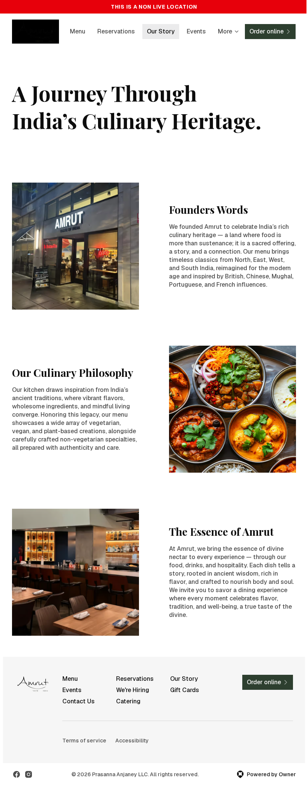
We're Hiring (132, 690)
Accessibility (132, 740)
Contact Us (78, 701)
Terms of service (84, 740)
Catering (128, 701)
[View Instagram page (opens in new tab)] (28, 774)
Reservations (116, 31)
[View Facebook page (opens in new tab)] (16, 774)
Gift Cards (184, 690)
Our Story (161, 31)
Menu (77, 31)
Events (196, 31)
